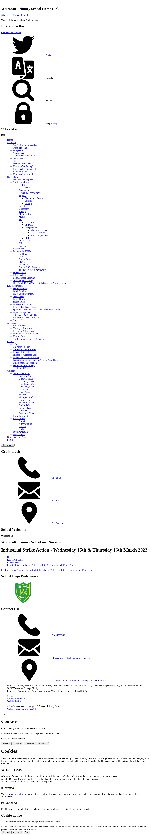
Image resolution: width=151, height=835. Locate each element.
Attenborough (25, 424)
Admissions (12, 323)
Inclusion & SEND (22, 251)
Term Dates (18, 296)
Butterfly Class (26, 378)
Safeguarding (19, 301)
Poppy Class (25, 408)
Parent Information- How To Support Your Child (35, 360)
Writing (28, 203)
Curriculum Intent (21, 182)
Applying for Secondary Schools (28, 339)
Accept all (17, 744)
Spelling (28, 201)
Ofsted (16, 161)
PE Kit (28, 238)
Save (27, 832)
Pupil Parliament (20, 432)
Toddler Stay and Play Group (32, 270)
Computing (24, 190)
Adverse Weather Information (27, 317)
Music (22, 216)
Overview (29, 222)
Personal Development (23, 179)
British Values (19, 275)
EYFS (22, 185)
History (22, 211)
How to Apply (19, 336)
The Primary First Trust (24, 155)
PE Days (29, 224)
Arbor (16, 344)
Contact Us (18, 320)
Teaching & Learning (23, 280)
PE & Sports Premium (23, 293)
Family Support (26, 259)
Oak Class (23, 410)
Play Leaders (19, 434)
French (22, 206)
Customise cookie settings (36, 744)
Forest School (19, 272)
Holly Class (24, 400)
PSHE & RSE (25, 240)
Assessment (18, 248)
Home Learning (20, 416)
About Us (11, 142)
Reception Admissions (23, 331)
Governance (18, 153)
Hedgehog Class (26, 386)
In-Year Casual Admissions (25, 333)
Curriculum (12, 177)
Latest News (19, 299)
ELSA (22, 256)
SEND (22, 262)
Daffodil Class (25, 405)
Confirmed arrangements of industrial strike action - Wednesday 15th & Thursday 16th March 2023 (47, 570)
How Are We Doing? (23, 166)
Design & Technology (29, 193)
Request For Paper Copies (25, 307)
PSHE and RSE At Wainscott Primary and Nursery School (40, 283)
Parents (10, 341)
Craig (21, 429)
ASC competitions (39, 235)
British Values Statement (24, 169)
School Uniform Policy (24, 365)
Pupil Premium (20, 291)
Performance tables (22, 163)
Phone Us (56, 478)
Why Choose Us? (21, 325)
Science (22, 246)
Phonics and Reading (35, 198)
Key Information (15, 286)
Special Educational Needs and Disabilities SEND (36, 309)
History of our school (23, 174)
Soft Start (23, 254)
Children (11, 370)
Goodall (22, 426)
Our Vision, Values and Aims (26, 145)
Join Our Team (20, 171)
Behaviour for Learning (24, 278)
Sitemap (11, 696)
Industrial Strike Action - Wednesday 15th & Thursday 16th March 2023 (40, 565)
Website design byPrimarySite (22, 709)
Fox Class (23, 389)
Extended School (21, 352)
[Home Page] (14, 15)
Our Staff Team (20, 147)
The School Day (20, 368)
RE (20, 243)
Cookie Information (16, 698)
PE (20, 219)
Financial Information (23, 304)
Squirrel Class (25, 394)
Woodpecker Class (27, 397)
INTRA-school (38, 232)
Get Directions (58, 523)
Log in (56, 123)
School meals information (25, 363)
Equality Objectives (22, 312)
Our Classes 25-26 (21, 373)
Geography (24, 209)
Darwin (22, 421)
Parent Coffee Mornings (30, 267)
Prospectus (18, 150)
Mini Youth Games (39, 230)
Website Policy (14, 701)
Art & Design (25, 187)
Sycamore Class (26, 413)
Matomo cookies (16, 794)
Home (10, 140)
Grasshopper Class (27, 384)
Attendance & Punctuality (25, 315)
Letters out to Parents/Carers (26, 357)
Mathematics (25, 214)
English (22, 195)
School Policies (20, 288)
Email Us (56, 500)
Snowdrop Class (26, 402)
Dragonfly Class (26, 381)
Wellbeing (23, 264)
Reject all (6, 744)
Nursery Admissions (22, 328)
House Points (19, 418)
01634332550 (58, 635)
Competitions (31, 227)
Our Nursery (19, 158)
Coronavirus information (24, 349)
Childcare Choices (21, 347)
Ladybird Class (26, 376)
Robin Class (24, 392)
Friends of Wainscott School (26, 355)
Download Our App (16, 437)
